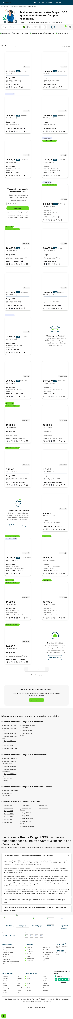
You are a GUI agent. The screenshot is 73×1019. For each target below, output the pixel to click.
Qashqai (45, 990)
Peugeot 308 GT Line (10, 748)
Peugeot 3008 (8, 811)
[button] (38, 27)
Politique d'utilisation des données (43, 999)
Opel (4, 983)
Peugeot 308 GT (9, 746)
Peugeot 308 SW (9, 814)
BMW (18, 985)
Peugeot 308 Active (10, 725)
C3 (27, 985)
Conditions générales (12, 999)
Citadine (29, 947)
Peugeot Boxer (43, 808)
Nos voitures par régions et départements (48, 958)
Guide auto (46, 954)
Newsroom (6, 959)
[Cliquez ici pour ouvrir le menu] (70, 2)
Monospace (30, 958)
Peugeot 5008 (8, 817)
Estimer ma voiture (55, 657)
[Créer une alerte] (3, 1016)
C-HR (45, 976)
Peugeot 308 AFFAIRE (28, 826)
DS (18, 992)
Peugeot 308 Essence (10, 758)
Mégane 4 (46, 985)
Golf (44, 981)
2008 (28, 978)
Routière (29, 954)
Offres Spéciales (48, 952)
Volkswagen (7, 988)
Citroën (5, 981)
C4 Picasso (30, 988)
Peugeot (5, 978)
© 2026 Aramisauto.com (36, 1008)
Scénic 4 (45, 988)
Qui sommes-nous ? (9, 947)
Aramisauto (4, 6)
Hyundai (19, 978)
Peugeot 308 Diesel (10, 766)
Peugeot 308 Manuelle (11, 790)
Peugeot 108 (25, 816)
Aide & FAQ (6, 954)
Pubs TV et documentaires (11, 961)
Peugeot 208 (8, 805)
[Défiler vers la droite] (49, 27)
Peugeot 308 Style (27, 730)
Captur (29, 990)
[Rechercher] (24, 27)
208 (28, 976)
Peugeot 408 (8, 820)
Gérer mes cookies (62, 999)
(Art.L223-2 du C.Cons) (21, 217)
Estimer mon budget (18, 525)
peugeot (23, 6)
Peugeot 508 (26, 805)
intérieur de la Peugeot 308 (37, 878)
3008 (28, 983)
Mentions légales (25, 999)
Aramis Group (7, 964)
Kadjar (45, 983)
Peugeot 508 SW (9, 822)
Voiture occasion (15, 6)
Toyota (19, 990)
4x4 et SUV (46, 947)
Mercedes (20, 988)
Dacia (5, 985)
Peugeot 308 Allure (10, 733)
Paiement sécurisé (28, 1001)
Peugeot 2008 (8, 808)
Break (28, 956)
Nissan (5, 992)
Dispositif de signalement (43, 1001)
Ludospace (30, 961)
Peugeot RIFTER (26, 813)
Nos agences (7, 950)
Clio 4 (45, 978)
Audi (4, 990)
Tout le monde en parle (10, 957)
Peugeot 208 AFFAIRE (28, 818)
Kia (18, 981)
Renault (5, 976)
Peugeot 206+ (43, 805)
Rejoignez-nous (8, 952)
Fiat (18, 976)
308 (28, 981)
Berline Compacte (30, 950)
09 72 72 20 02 (8, 935)
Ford (18, 983)
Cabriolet (46, 950)
